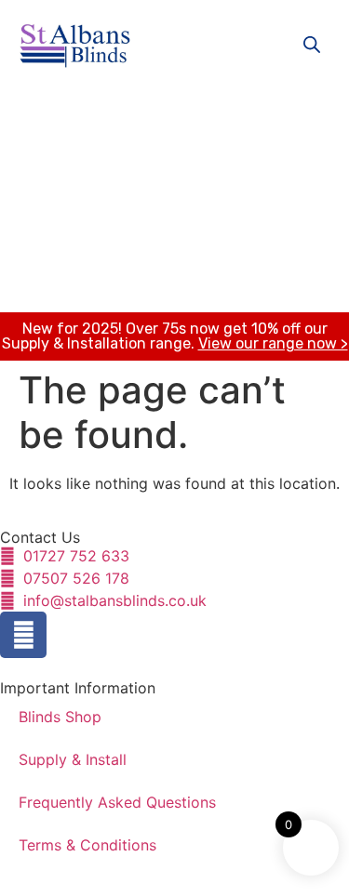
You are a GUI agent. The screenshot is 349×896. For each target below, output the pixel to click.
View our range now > (273, 343)
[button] (160, 117)
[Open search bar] (311, 44)
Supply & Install (73, 759)
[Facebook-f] (23, 635)
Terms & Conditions (87, 845)
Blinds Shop (60, 716)
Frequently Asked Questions (117, 802)
